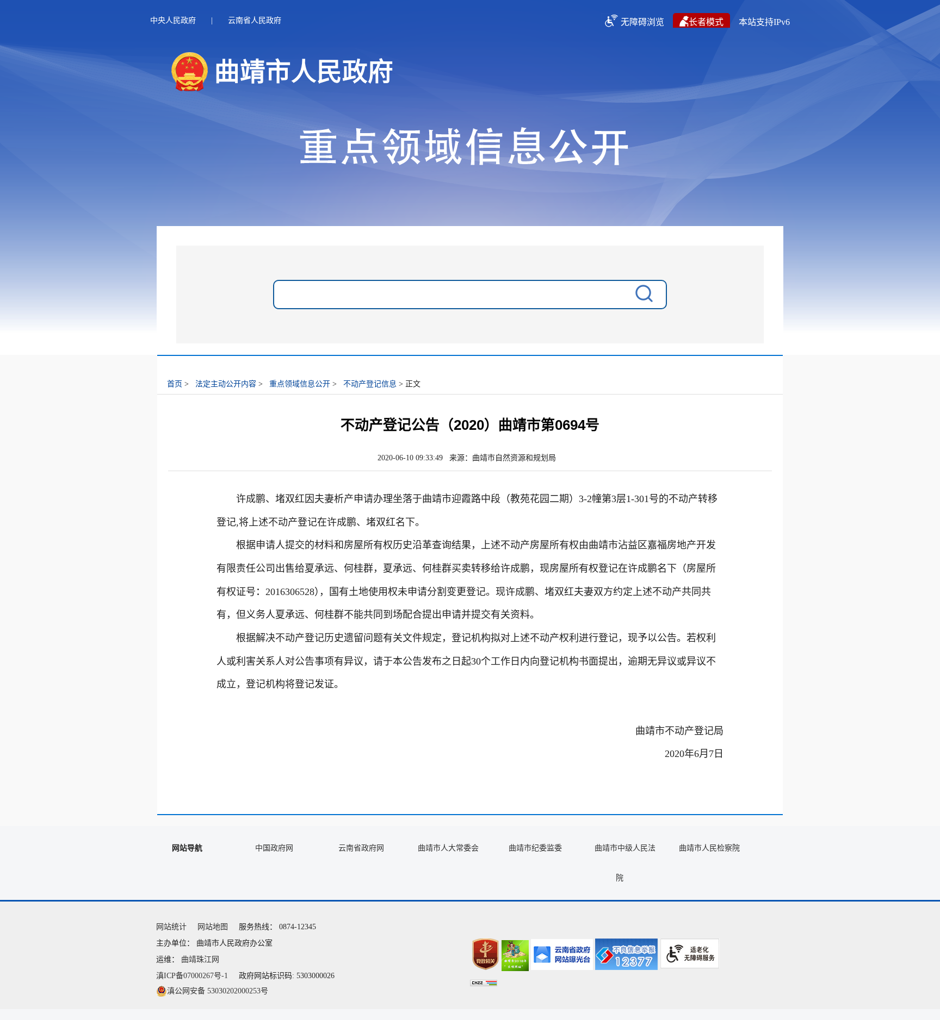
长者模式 (706, 22)
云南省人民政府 (254, 20)
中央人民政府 (173, 20)
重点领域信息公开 (299, 384)
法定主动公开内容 (225, 384)
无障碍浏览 (642, 22)
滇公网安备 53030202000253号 (217, 990)
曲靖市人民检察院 (709, 848)
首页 (174, 384)
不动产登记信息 (370, 384)
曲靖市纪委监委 (535, 848)
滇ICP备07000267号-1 (192, 976)
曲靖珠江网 (200, 959)
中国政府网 (274, 848)
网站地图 (212, 927)
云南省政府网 (361, 848)
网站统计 (171, 927)
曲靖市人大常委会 (448, 848)
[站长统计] (483, 984)
